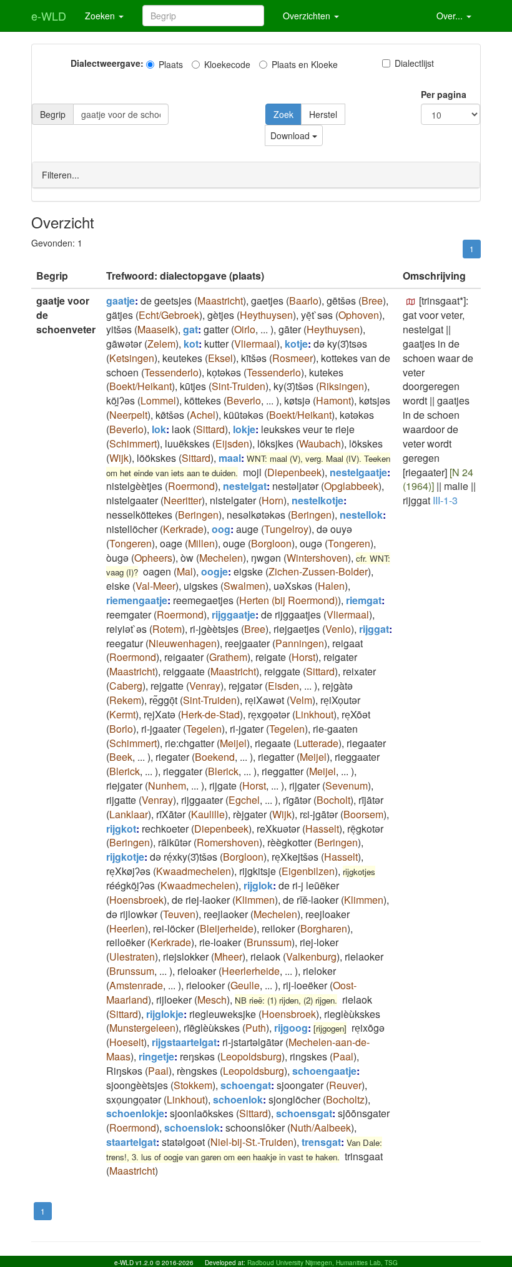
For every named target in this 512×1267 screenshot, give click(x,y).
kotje (296, 343)
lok (159, 429)
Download (291, 135)
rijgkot (121, 828)
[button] (411, 302)
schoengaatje (324, 1071)
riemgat (364, 600)
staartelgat (131, 1142)
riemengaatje (136, 600)
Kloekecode (227, 64)
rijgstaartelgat (184, 1042)
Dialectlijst (414, 63)
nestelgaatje (358, 472)
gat (190, 329)
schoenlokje (135, 1113)
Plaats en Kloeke (305, 64)
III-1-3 (445, 500)
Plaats (171, 64)
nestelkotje (317, 500)
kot (191, 343)
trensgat (321, 1142)
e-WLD (48, 15)
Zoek (283, 114)
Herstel (323, 114)
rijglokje (165, 1014)
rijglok (258, 885)
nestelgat (245, 486)
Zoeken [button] (101, 15)
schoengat (245, 1085)
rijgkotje (125, 856)
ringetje (156, 1056)
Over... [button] (450, 15)
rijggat (374, 629)
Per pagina (443, 94)
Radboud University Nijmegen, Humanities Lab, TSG (322, 1262)
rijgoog (291, 1027)
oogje (214, 571)
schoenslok (192, 1127)
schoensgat (304, 1113)
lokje (244, 429)
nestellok (361, 514)
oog (221, 529)
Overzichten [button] (308, 15)
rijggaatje (233, 614)
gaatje (120, 300)
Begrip (53, 114)
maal (230, 458)
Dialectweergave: (107, 63)
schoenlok (238, 1099)
